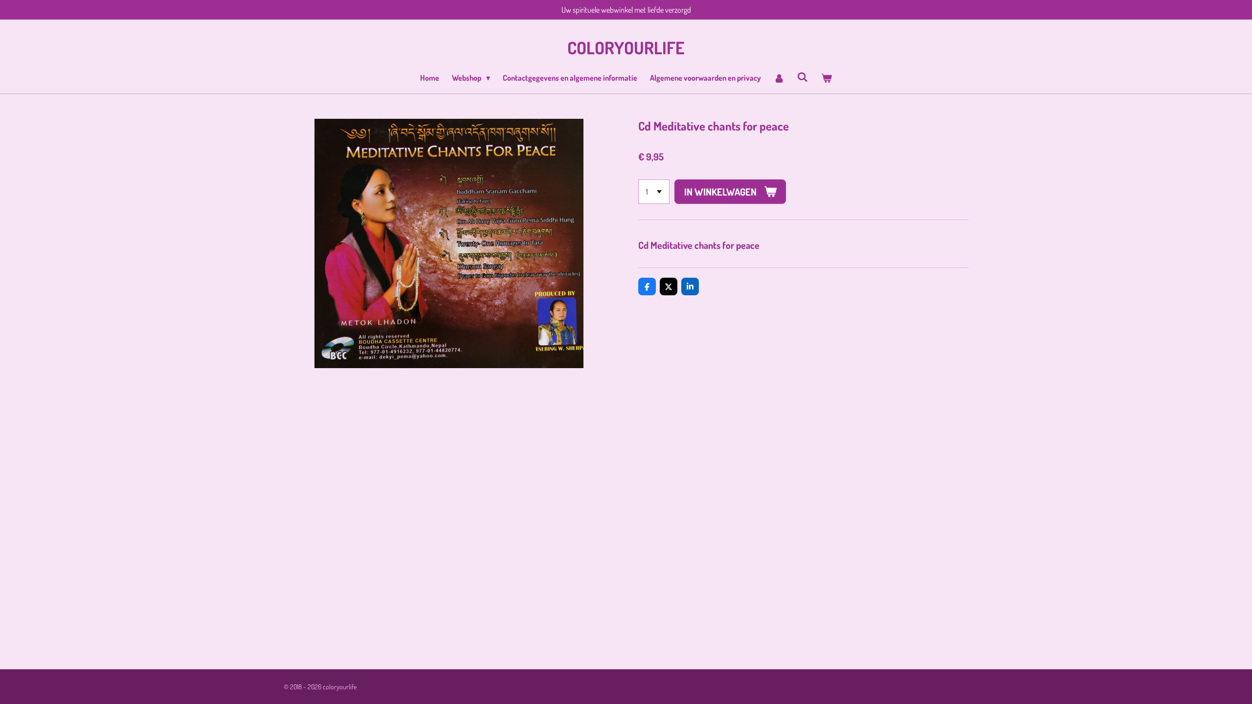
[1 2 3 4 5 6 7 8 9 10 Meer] (654, 191)
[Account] (779, 77)
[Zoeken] (802, 76)
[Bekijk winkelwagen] (826, 77)
